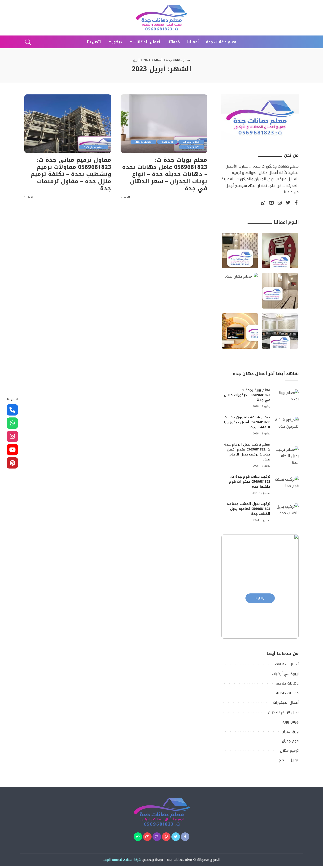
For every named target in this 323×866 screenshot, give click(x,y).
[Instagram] (279, 203)
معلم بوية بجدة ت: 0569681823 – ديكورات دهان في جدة (247, 395)
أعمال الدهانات (191, 142)
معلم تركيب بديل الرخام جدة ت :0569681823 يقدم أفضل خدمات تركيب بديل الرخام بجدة (247, 452)
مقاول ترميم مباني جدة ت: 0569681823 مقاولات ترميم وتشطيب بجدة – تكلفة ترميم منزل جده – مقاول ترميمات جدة (71, 174)
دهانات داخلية (192, 147)
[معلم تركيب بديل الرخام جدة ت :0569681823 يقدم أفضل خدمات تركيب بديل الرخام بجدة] (287, 455)
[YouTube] (271, 203)
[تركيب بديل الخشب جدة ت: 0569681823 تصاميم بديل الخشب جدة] (287, 512)
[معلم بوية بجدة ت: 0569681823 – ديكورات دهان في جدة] (287, 398)
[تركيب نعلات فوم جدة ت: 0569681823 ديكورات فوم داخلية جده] (287, 485)
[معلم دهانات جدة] (161, 18)
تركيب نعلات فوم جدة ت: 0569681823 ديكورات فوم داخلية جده (249, 481)
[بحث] (28, 41)
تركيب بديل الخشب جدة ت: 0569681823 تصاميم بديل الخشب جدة (248, 509)
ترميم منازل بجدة (94, 147)
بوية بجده (167, 142)
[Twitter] (288, 203)
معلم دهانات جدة (179, 860)
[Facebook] (296, 203)
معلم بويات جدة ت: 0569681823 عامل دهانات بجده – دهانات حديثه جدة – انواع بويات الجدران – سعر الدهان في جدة (164, 174)
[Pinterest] (166, 836)
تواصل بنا (260, 598)
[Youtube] (12, 449)
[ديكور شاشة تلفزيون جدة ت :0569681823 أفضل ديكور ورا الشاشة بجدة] (287, 425)
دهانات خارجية (143, 142)
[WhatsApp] (263, 203)
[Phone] (12, 410)
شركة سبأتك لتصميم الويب (122, 860)
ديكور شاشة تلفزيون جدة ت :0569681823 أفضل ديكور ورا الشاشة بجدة (247, 422)
